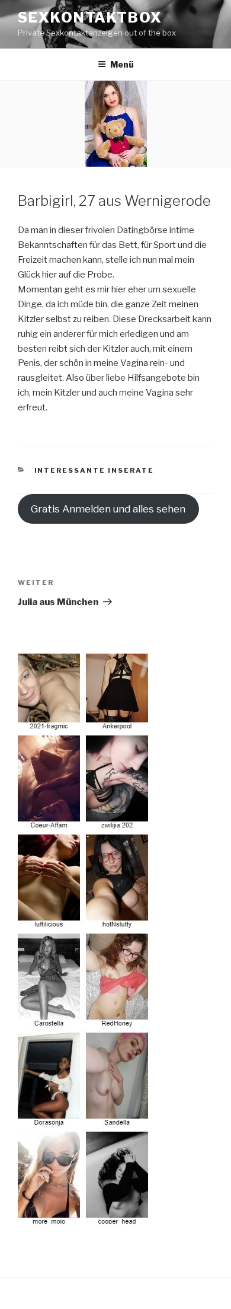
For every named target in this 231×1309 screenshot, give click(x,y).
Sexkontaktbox (90, 17)
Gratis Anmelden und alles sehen (108, 509)
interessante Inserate (94, 470)
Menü (122, 64)
